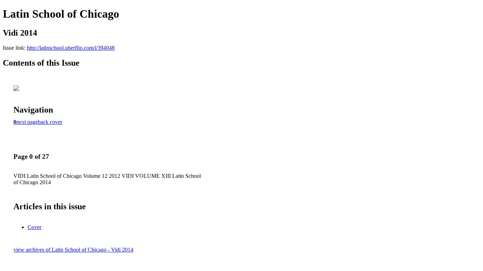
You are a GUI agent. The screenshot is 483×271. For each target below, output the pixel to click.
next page (27, 122)
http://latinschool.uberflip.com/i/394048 (71, 48)
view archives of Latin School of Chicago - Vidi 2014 (73, 250)
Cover (34, 227)
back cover (50, 122)
